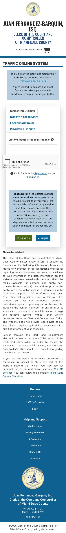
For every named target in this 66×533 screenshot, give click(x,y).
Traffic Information (35, 402)
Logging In (33, 176)
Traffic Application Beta (32, 80)
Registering (40, 173)
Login (35, 409)
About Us (35, 458)
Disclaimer (35, 445)
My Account (35, 49)
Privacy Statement (35, 432)
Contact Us (22, 49)
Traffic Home (35, 396)
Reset (44, 238)
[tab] (22, 111)
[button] (46, 50)
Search (24, 238)
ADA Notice (35, 439)
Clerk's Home (35, 426)
